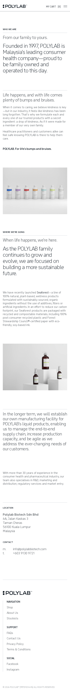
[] (53, 6)
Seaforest (43, 292)
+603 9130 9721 (24, 553)
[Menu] (64, 6)
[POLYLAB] (19, 6)
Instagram (13, 669)
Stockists (12, 618)
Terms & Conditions (19, 649)
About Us (12, 613)
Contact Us (14, 638)
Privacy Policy (15, 644)
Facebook (12, 664)
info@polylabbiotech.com (29, 549)
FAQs (10, 633)
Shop (10, 607)
